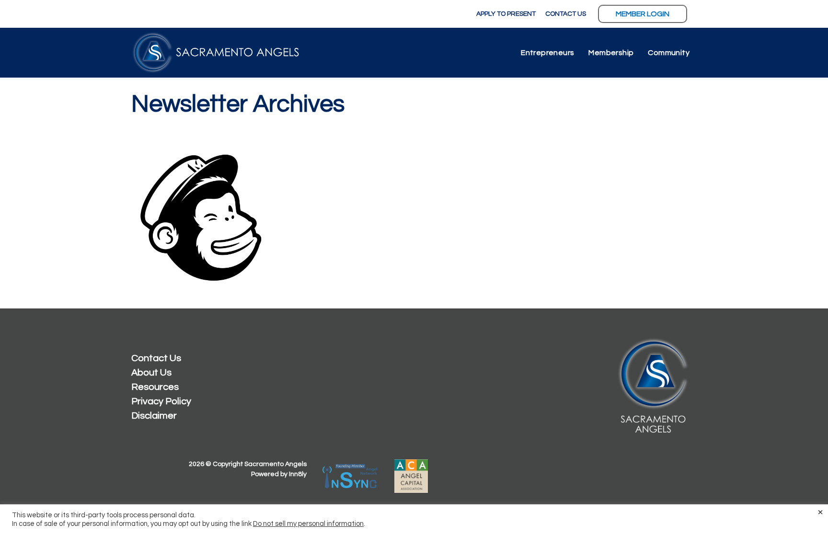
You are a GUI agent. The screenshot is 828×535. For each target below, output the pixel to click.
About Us (151, 372)
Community (669, 53)
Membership (610, 53)
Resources (155, 387)
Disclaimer (154, 416)
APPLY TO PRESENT (506, 14)
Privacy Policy (161, 401)
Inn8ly (298, 474)
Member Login (642, 14)
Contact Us (156, 358)
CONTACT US (565, 14)
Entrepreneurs (547, 53)
